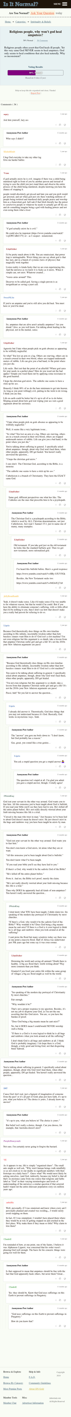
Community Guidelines (40, 1383)
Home (8, 21)
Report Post (35, 93)
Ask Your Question (42, 13)
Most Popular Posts (12, 1388)
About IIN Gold (36, 1388)
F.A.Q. (32, 1377)
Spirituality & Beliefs (41, 21)
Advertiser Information (33, 1402)
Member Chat (9, 1402)
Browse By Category (13, 1383)
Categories (21, 21)
